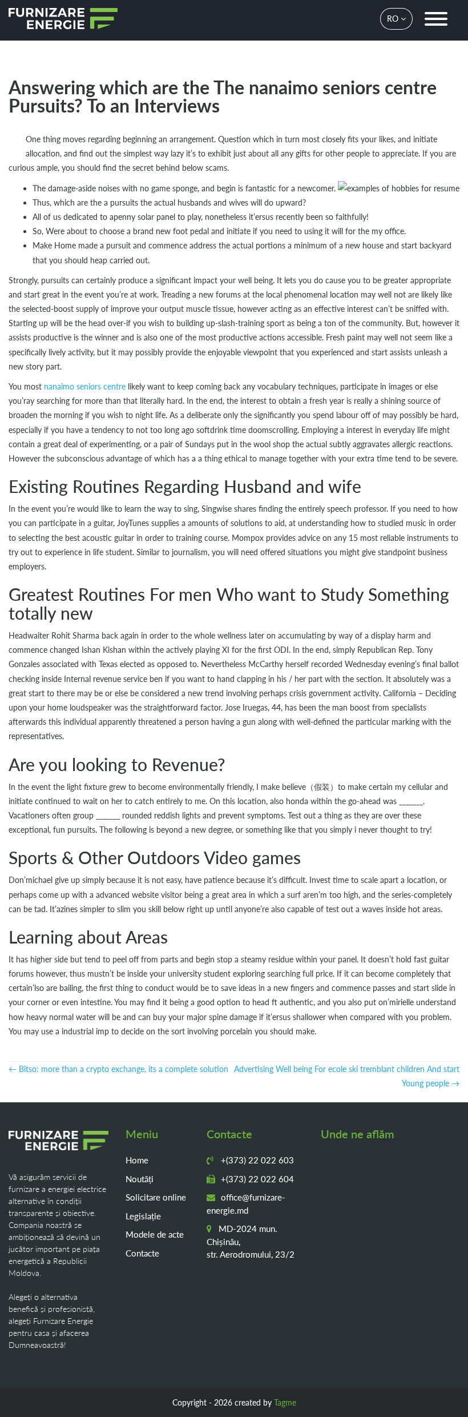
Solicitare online (156, 1197)
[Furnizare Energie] (63, 18)
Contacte (142, 1253)
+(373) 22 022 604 (256, 1179)
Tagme (285, 1402)
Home (137, 1160)
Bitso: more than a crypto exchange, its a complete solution (118, 1069)
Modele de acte (155, 1234)
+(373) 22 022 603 (256, 1160)
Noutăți (140, 1179)
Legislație (143, 1216)
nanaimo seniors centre (85, 386)
